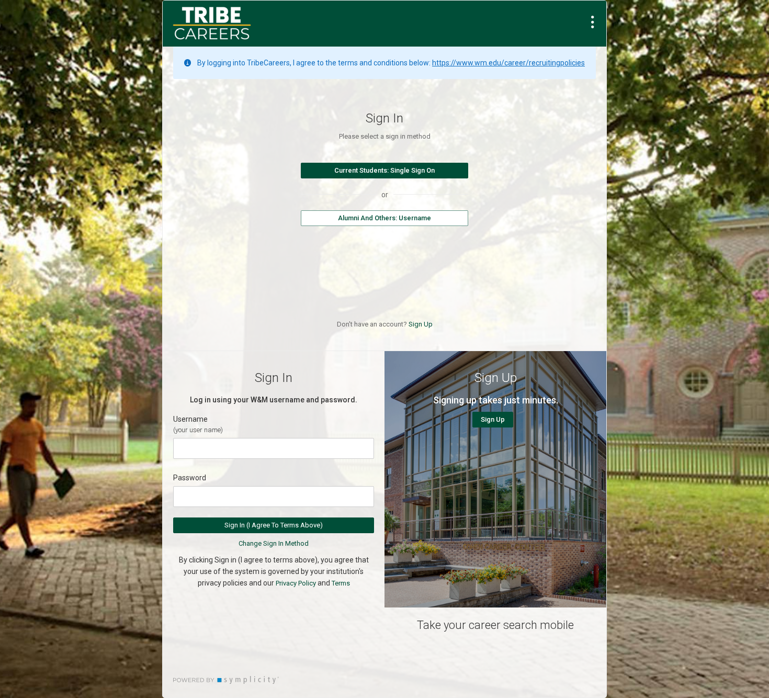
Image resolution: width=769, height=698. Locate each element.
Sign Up (421, 324)
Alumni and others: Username (384, 218)
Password (189, 478)
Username (190, 419)
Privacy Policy (296, 583)
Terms (341, 583)
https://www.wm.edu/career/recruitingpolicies (508, 63)
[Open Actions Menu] (592, 22)
